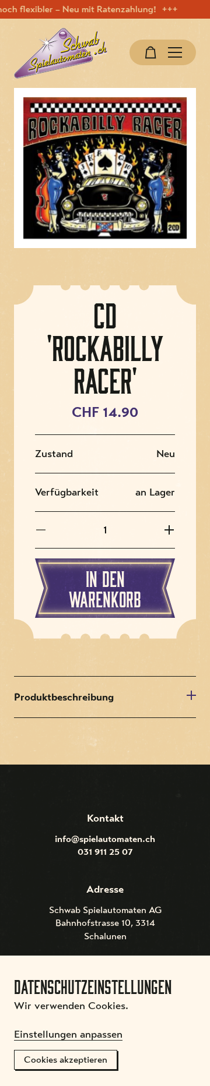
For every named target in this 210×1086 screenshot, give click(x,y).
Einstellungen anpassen (68, 1034)
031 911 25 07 (105, 852)
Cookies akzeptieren (65, 1060)
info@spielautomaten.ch (105, 839)
